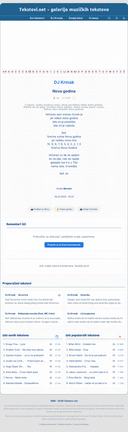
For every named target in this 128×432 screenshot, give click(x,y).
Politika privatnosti (47, 424)
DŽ (29, 71)
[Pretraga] (109, 18)
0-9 (4, 71)
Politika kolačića (65, 424)
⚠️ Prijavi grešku (65, 209)
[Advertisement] (64, 44)
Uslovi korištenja (81, 424)
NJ (75, 71)
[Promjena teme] (124, 18)
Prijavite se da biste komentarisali (64, 245)
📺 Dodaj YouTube (88, 209)
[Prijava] (116, 18)
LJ (65, 71)
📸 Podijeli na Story (40, 209)
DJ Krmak (64, 82)
